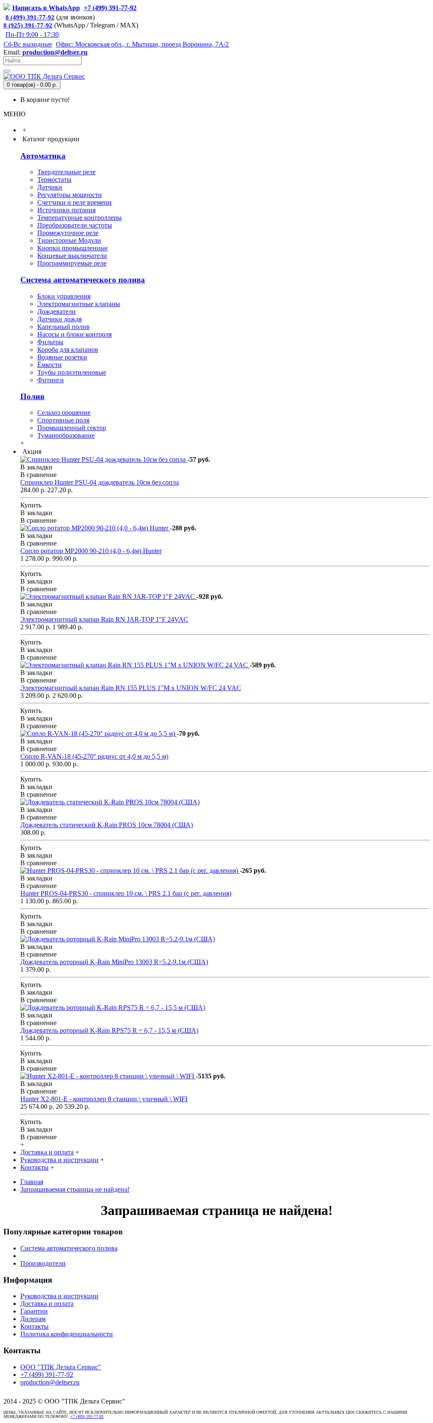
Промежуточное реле (68, 232)
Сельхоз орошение (63, 412)
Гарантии (34, 1311)
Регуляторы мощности (69, 194)
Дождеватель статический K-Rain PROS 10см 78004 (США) (106, 824)
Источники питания (66, 210)
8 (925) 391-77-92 (27, 25)
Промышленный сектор (71, 427)
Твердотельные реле (66, 171)
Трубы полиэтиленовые (71, 372)
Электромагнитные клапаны (78, 303)
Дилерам (33, 1318)
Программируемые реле (72, 263)
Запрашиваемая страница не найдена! (74, 1189)
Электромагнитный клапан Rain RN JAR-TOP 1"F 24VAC (104, 619)
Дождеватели (56, 311)
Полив (32, 396)
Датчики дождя (59, 319)
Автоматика (43, 155)
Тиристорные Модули (69, 240)
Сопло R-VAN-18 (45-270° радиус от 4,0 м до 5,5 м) (94, 756)
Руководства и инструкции (59, 1296)
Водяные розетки (62, 357)
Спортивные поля (63, 420)
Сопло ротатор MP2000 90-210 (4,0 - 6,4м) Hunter (91, 550)
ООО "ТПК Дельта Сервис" (60, 1367)
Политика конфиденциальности (66, 1334)
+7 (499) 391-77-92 (46, 1374)
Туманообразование (66, 435)
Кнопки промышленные (72, 248)
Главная (31, 1181)
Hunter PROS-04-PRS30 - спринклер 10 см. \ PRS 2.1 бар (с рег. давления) (125, 893)
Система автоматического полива (82, 279)
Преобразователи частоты (74, 225)
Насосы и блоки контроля (74, 334)
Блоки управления (63, 296)
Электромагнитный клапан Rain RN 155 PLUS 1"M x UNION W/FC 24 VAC (130, 687)
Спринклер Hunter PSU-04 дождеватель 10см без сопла (99, 482)
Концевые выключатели (72, 255)
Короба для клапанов (67, 349)
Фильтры (50, 341)
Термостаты (54, 179)
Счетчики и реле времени (74, 202)
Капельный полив (63, 326)
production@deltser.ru (55, 52)
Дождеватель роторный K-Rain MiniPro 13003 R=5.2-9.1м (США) (114, 961)
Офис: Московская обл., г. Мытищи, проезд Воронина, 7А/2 (142, 44)
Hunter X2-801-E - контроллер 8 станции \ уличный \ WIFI (103, 1098)
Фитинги (50, 380)
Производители (43, 1263)
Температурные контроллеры (79, 217)
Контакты (34, 1326)
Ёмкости (49, 364)
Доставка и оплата (47, 1303)
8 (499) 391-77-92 (30, 17)
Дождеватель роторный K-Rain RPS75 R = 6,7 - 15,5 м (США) (109, 1030)
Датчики (49, 187)
